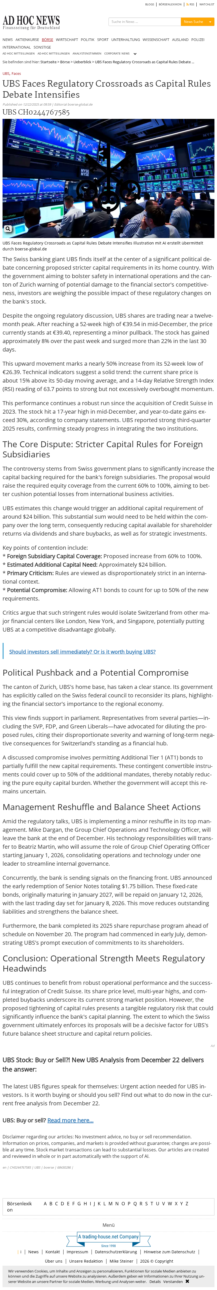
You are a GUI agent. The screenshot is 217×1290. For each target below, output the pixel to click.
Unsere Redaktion (86, 1261)
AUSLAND (180, 39)
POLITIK (87, 39)
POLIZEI (198, 39)
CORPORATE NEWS (116, 53)
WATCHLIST (206, 4)
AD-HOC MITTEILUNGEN (54, 53)
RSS (191, 4)
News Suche (193, 21)
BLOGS (149, 4)
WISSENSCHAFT (156, 39)
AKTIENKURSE (27, 39)
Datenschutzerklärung (116, 1251)
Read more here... (70, 1120)
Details (155, 1281)
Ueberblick (82, 61)
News (33, 1251)
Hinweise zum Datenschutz (169, 1251)
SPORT (102, 39)
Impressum (77, 1251)
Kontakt (52, 1251)
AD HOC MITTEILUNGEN (19, 53)
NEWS (8, 39)
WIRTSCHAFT (67, 39)
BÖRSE (47, 39)
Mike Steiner (121, 1261)
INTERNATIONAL (17, 47)
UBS (6, 74)
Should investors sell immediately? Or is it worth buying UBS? (82, 651)
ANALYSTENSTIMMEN (87, 53)
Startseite (48, 61)
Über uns (53, 1261)
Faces (16, 74)
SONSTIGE (42, 47)
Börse (65, 61)
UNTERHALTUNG (125, 39)
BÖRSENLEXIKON (170, 4)
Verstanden (173, 1281)
